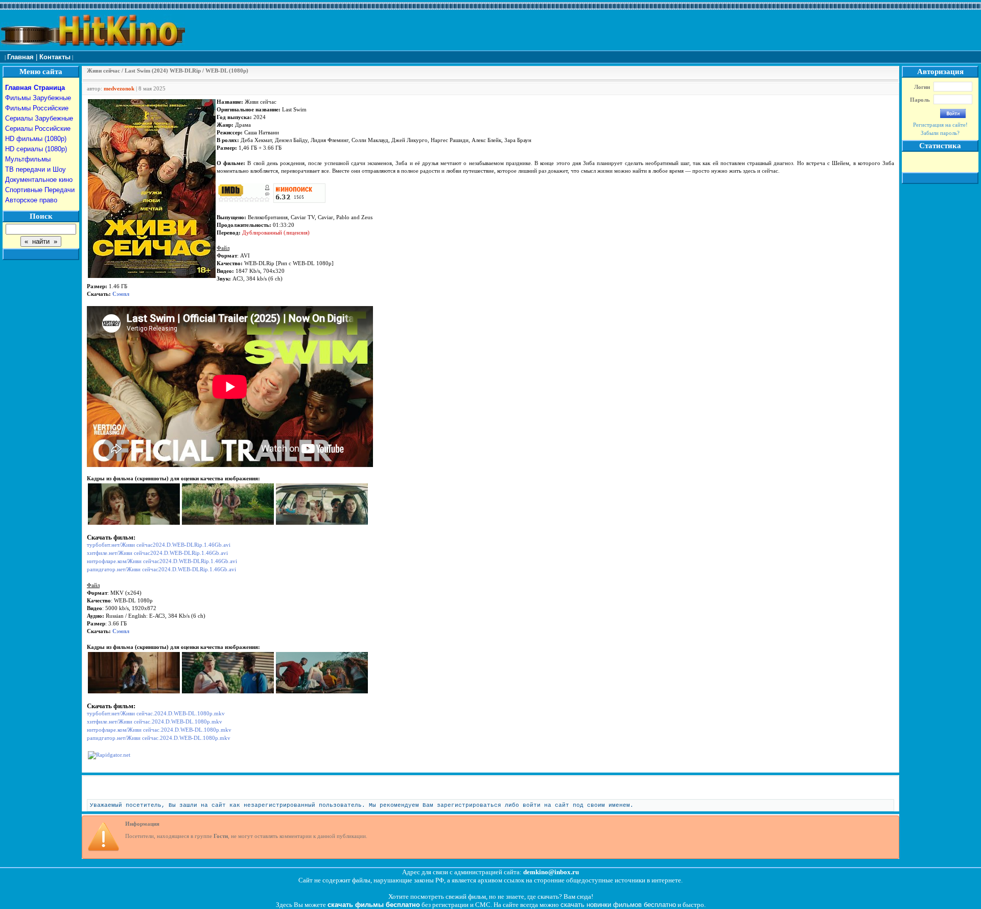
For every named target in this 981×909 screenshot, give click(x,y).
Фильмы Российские (36, 108)
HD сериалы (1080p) (36, 149)
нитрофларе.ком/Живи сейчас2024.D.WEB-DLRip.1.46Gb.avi (162, 561)
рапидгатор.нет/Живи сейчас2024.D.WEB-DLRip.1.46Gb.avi (161, 569)
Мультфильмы (28, 159)
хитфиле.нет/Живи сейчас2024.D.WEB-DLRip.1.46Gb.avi (157, 553)
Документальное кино (39, 179)
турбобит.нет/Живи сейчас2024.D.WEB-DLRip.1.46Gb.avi (158, 545)
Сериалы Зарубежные (39, 118)
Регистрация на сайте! (940, 125)
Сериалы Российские (38, 128)
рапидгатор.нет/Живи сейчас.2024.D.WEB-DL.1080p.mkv (158, 738)
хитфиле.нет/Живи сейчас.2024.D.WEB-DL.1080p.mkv (154, 722)
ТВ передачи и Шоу (35, 169)
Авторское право (31, 200)
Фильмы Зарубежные (38, 98)
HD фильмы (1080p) (35, 139)
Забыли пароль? (940, 133)
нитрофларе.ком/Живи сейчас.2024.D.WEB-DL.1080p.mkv (159, 730)
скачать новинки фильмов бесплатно (618, 904)
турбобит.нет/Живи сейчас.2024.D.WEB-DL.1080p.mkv (156, 713)
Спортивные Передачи (40, 190)
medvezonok (119, 88)
